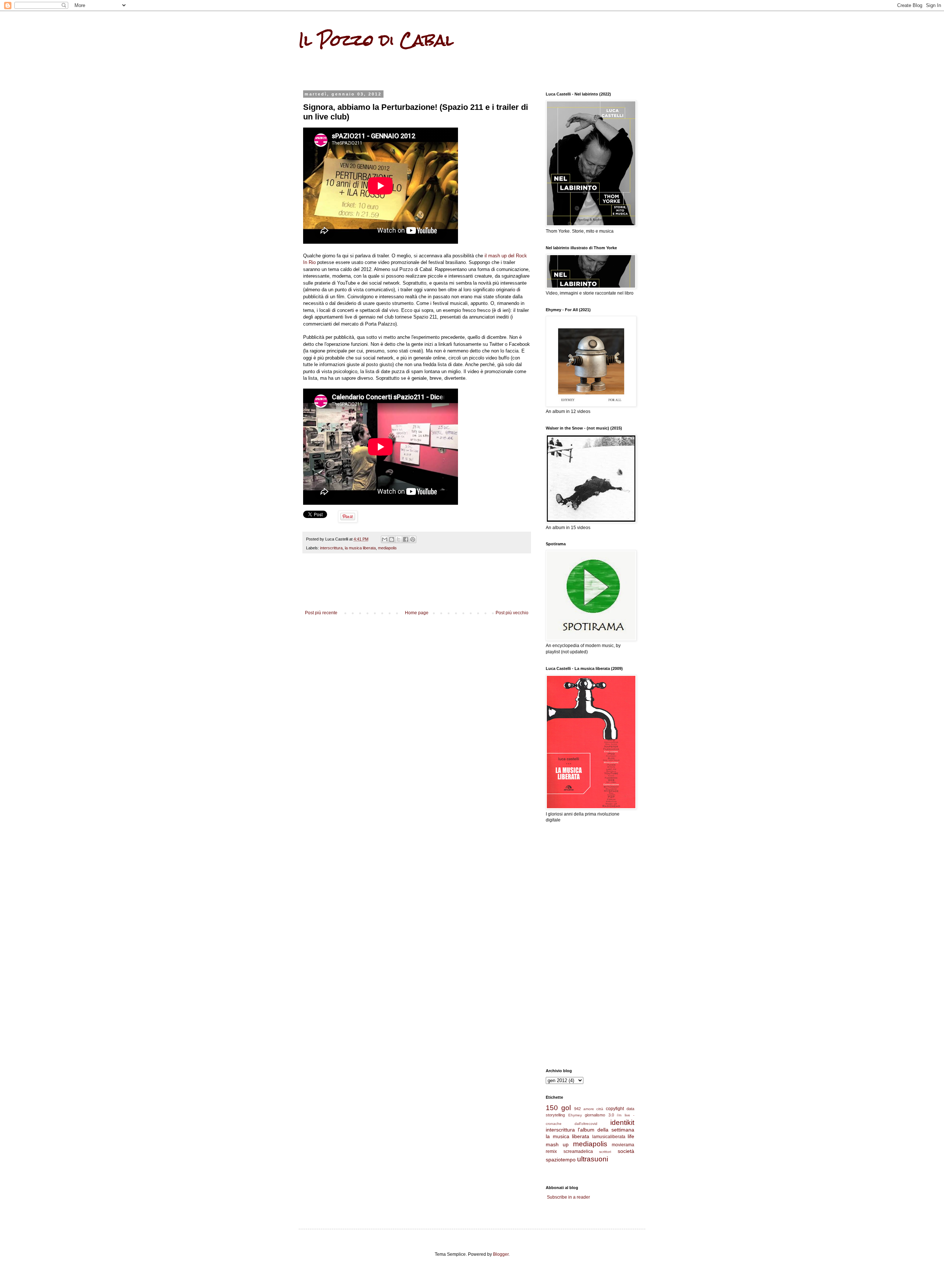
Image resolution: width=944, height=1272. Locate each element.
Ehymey (575, 1115)
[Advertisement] (416, 590)
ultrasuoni (592, 1159)
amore (588, 1109)
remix (551, 1151)
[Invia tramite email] (384, 539)
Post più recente (321, 612)
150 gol (558, 1108)
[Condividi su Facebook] (405, 539)
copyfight (615, 1108)
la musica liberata (360, 548)
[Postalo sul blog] (391, 539)
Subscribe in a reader (568, 1197)
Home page (416, 612)
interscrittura (331, 548)
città (599, 1109)
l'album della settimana (606, 1130)
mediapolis (387, 548)
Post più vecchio (512, 612)
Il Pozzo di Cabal (376, 40)
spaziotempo (561, 1159)
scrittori (605, 1152)
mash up (557, 1144)
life (631, 1136)
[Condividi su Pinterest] (412, 539)
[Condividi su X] (398, 539)
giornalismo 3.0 (599, 1115)
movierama (623, 1144)
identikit (622, 1122)
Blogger (501, 1254)
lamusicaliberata (608, 1136)
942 (577, 1108)
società (626, 1151)
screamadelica (578, 1151)
